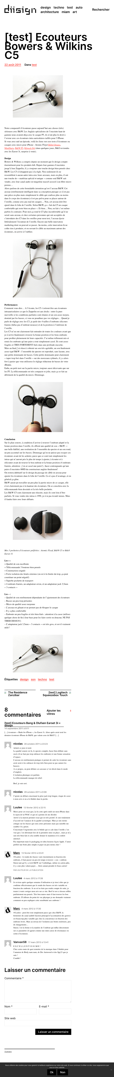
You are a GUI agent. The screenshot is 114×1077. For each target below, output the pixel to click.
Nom (8, 1006)
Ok (51, 1072)
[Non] (111, 1070)
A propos (8, 1051)
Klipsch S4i (29, 148)
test (70, 7)
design (46, 7)
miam (66, 12)
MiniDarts (9, 148)
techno (59, 7)
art (75, 12)
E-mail (44, 1006)
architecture (50, 12)
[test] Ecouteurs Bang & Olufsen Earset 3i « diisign (32, 724)
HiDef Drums (54, 144)
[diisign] (20, 10)
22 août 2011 (12, 65)
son (33, 679)
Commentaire (14, 978)
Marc (16, 853)
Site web (10, 1018)
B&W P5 (19, 148)
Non (62, 1072)
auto (79, 7)
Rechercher (101, 9)
